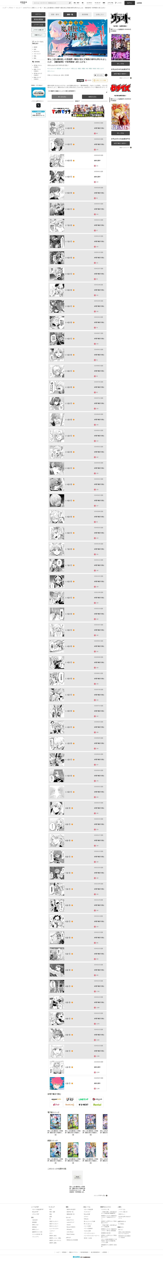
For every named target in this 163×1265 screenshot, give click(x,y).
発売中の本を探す (71, 1209)
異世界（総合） (53, 1235)
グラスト (86, 1216)
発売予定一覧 (70, 1211)
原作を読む (99, 75)
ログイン (129, 3)
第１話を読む (62, 96)
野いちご (121, 1229)
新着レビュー (35, 1229)
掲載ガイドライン (73, 1252)
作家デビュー (38, 35)
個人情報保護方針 (95, 1252)
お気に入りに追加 (101, 80)
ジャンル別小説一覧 (37, 1234)
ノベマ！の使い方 (38, 30)
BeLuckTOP (35, 1211)
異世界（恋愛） (53, 1242)
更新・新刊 (55, 14)
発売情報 (85, 14)
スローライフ (37, 53)
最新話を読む (93, 96)
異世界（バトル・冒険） (55, 1238)
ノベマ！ (119, 3)
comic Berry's (70, 1232)
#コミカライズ (52, 68)
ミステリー (52, 1231)
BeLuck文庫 (87, 1214)
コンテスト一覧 (105, 1209)
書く (83, 2)
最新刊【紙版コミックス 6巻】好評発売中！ (63, 91)
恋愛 (50, 1216)
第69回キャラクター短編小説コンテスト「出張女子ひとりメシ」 (109, 1217)
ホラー (51, 1233)
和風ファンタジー (53, 1221)
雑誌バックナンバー (125, 78)
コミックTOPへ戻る (99, 1195)
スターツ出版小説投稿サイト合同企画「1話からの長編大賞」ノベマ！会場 (109, 1241)
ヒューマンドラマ (53, 1228)
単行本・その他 (88, 1238)
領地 (35, 56)
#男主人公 (74, 68)
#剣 (87, 68)
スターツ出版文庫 (88, 1209)
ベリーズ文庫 (87, 1226)
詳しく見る (120, 63)
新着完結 (34, 1227)
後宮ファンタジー (53, 1223)
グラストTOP (35, 1214)
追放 (35, 49)
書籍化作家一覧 (70, 1214)
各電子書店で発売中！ (120, 74)
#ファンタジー (66, 68)
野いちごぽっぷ (88, 1223)
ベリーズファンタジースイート (91, 1235)
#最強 (94, 68)
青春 (50, 1214)
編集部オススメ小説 (37, 1232)
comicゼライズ (70, 1222)
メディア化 (110, 2)
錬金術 (35, 47)
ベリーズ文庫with (88, 1228)
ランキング (97, 2)
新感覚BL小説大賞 (105, 1233)
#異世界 (59, 68)
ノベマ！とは (38, 24)
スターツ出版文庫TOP (37, 1209)
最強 (35, 58)
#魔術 (83, 68)
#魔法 (79, 68)
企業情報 (104, 1252)
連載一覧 (70, 14)
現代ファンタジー (53, 1226)
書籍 (104, 2)
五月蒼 (67, 75)
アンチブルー (87, 1211)
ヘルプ (57, 1252)
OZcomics (69, 1229)
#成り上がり (100, 68)
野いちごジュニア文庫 (89, 1221)
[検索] (70, 3)
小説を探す (35, 1220)
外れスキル (36, 51)
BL (50, 1219)
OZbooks (86, 1219)
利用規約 (64, 1252)
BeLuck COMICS (71, 1227)
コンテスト (89, 2)
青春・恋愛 (52, 1211)
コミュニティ (35, 1236)
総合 (50, 1209)
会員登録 (139, 3)
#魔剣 (90, 68)
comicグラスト (70, 1220)
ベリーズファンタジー (89, 1233)
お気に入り (100, 14)
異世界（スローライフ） (55, 1240)
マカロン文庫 (87, 1231)
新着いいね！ (35, 1224)
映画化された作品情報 (72, 1240)
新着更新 (34, 1222)
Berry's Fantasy (70, 1234)
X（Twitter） (122, 1223)
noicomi (69, 1224)
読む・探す (76, 2)
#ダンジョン (51, 71)
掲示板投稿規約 (84, 1252)
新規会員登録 (38, 19)
